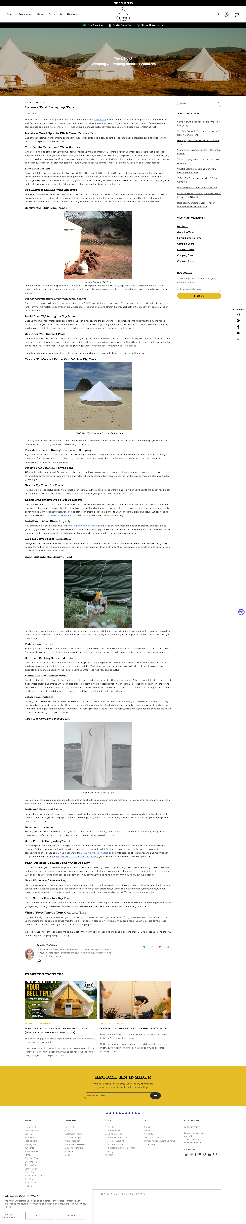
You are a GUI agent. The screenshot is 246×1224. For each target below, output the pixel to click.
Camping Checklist (112, 1130)
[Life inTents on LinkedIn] (209, 1154)
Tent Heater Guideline (114, 1141)
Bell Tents (29, 1134)
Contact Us (109, 1127)
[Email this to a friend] (167, 947)
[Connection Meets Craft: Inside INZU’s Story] (135, 1000)
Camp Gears (30, 1172)
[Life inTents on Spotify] (204, 1154)
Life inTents (70, 1127)
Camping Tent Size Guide (115, 1137)
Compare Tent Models (114, 1144)
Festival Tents (31, 1141)
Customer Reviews (73, 1134)
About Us (69, 1130)
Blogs (67, 1155)
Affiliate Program (72, 1141)
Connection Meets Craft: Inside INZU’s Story (134, 1028)
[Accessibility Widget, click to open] (241, 612)
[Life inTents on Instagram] (238, 315)
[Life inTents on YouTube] (238, 333)
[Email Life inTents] (238, 339)
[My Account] (226, 14)
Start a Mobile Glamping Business (119, 1148)
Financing (108, 1151)
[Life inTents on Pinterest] (238, 320)
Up (199, 295)
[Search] (218, 14)
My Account (109, 1155)
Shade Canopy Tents (34, 1175)
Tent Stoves (30, 1179)
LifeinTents (192, 1127)
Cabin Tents (30, 1186)
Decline (71, 1215)
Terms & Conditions (153, 1137)
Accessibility (149, 1144)
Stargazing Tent (32, 1151)
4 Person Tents (31, 1165)
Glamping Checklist (113, 1134)
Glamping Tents (32, 1130)
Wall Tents (29, 1137)
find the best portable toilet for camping (77, 856)
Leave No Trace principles (94, 852)
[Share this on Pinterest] (160, 947)
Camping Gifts (31, 1158)
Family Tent (30, 1155)
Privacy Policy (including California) (160, 1141)
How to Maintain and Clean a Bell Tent (197, 187)
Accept (39, 1215)
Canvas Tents (31, 1127)
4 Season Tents (32, 1182)
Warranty (148, 1134)
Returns (147, 1130)
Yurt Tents (29, 1148)
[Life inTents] (123, 14)
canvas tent (100, 119)
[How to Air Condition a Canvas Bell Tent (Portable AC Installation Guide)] (61, 1000)
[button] (10, 14)
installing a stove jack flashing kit (84, 525)
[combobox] (199, 104)
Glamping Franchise (74, 1148)
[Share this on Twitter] (144, 947)
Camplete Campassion (75, 1137)
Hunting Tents (31, 1144)
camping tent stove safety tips (59, 515)
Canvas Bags (31, 1169)
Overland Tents (31, 1162)
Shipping (148, 1127)
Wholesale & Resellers (75, 1144)
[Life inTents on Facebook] (238, 328)
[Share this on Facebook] (152, 947)
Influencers (70, 1151)
